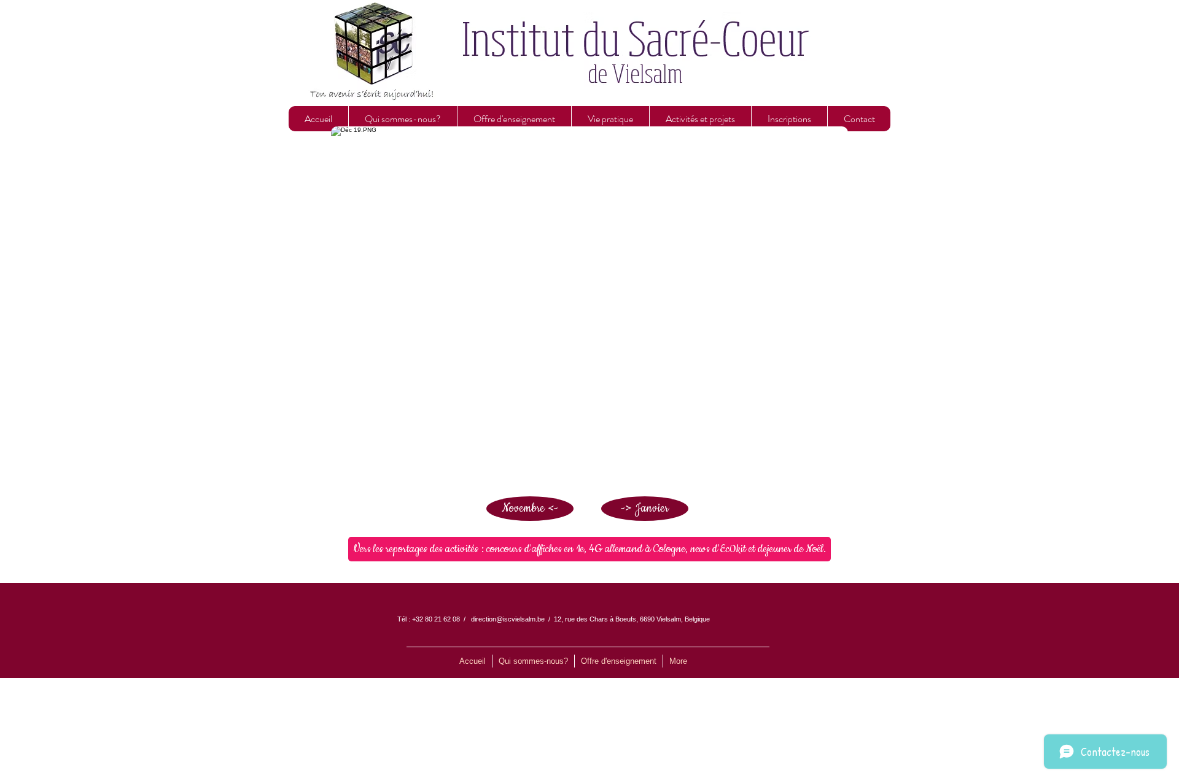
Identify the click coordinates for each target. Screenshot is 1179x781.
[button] (402, 118)
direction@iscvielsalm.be (508, 619)
